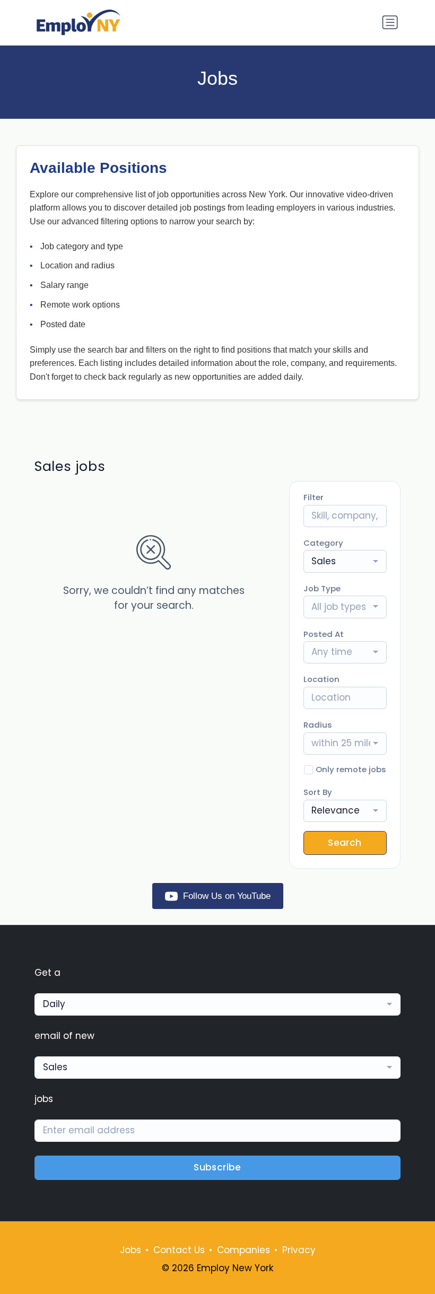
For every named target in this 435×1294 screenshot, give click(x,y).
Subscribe (217, 1167)
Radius (317, 724)
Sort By (317, 792)
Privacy (299, 1250)
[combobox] (345, 561)
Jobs (130, 1250)
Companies (243, 1250)
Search (345, 842)
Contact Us (179, 1250)
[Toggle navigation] (390, 22)
